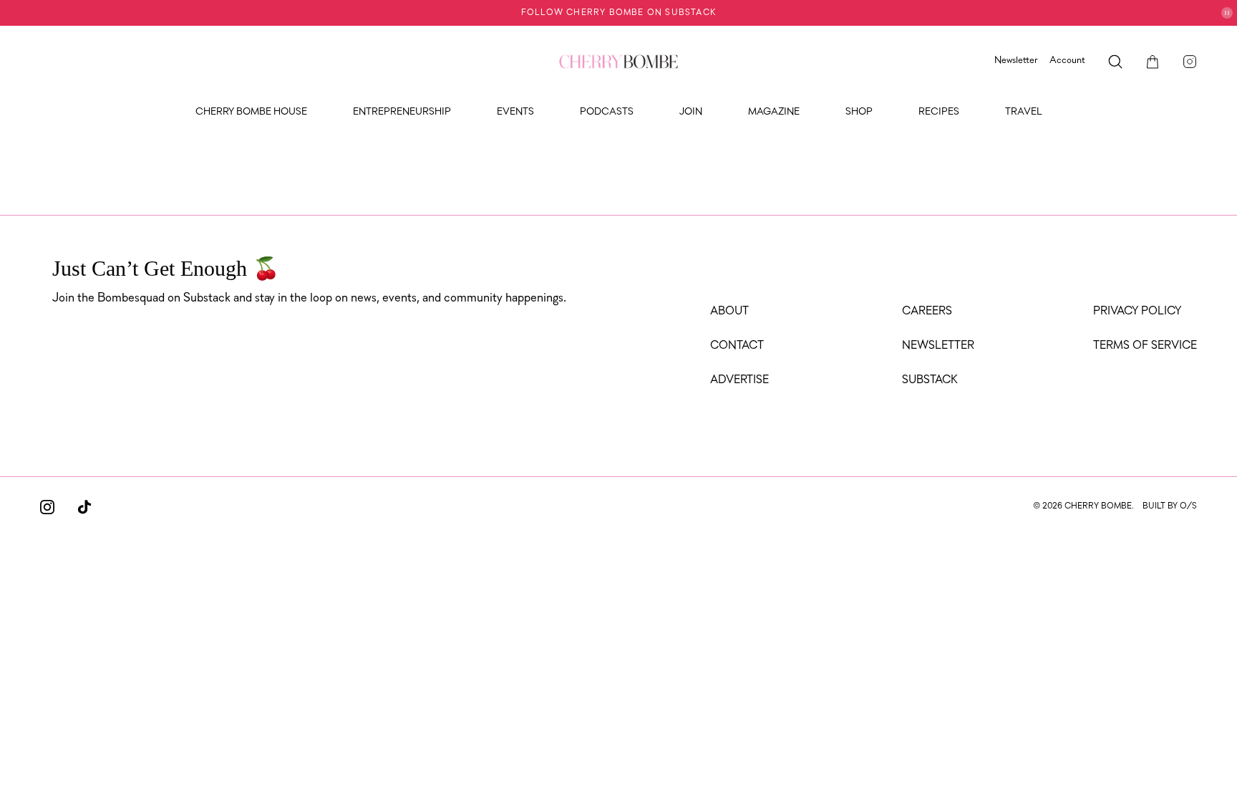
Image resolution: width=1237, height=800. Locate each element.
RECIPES (938, 112)
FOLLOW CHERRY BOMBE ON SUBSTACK (618, 13)
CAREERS (927, 311)
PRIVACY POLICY (1137, 311)
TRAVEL (1023, 112)
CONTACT (737, 346)
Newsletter (1016, 60)
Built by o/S (1170, 506)
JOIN (690, 112)
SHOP (859, 112)
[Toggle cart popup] (1152, 61)
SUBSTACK (930, 380)
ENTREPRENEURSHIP (402, 112)
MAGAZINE (774, 112)
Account (1067, 60)
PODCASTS (607, 112)
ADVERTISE (739, 380)
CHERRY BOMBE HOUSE (251, 112)
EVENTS (515, 112)
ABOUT (729, 311)
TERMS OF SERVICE (1145, 346)
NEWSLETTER (938, 346)
